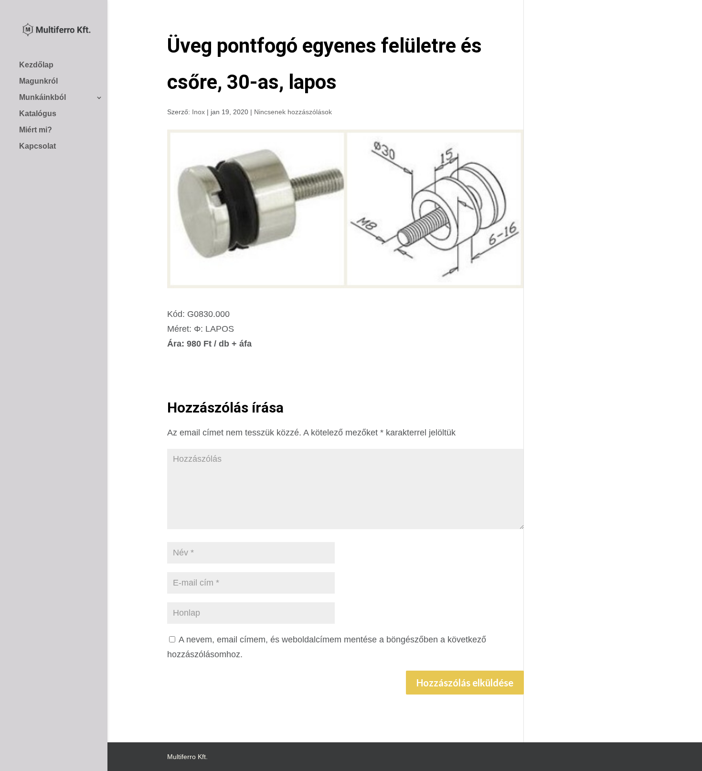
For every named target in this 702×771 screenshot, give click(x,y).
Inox (198, 112)
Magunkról (38, 81)
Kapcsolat (37, 146)
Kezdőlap (36, 65)
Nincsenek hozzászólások (293, 112)
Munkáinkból (42, 97)
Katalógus (37, 113)
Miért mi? (35, 130)
